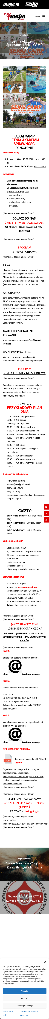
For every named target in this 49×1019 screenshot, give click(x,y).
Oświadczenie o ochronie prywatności (29, 1013)
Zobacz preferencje (24, 1005)
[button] (45, 961)
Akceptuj (24, 991)
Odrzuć (24, 998)
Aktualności (24, 40)
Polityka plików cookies (8, 1013)
